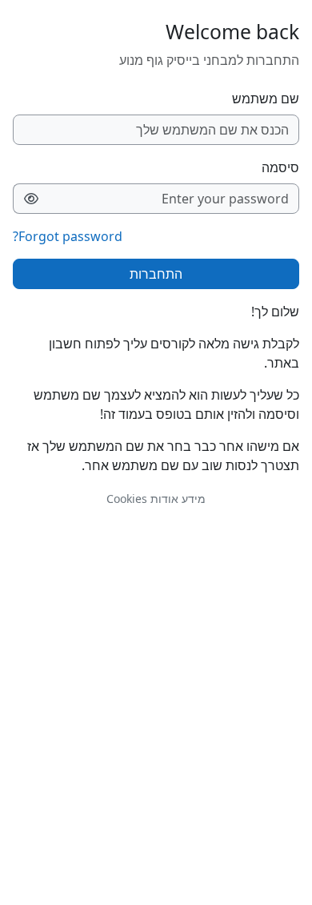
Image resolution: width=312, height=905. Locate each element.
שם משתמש (265, 98)
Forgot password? (67, 236)
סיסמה (280, 167)
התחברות (156, 274)
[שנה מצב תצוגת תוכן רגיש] (31, 198)
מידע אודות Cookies (156, 498)
